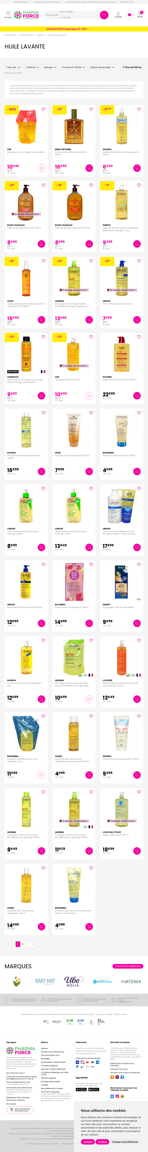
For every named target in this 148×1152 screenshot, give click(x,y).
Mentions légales (48, 1078)
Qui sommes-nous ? (15, 1073)
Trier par (12, 67)
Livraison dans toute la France (47, 2)
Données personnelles (50, 1081)
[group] (17, 981)
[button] (8, 15)
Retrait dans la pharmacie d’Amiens (122, 1064)
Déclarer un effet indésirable (53, 1069)
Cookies (44, 1085)
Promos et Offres (72, 67)
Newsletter (45, 1059)
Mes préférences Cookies (52, 1088)
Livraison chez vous (119, 1069)
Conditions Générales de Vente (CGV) (54, 1073)
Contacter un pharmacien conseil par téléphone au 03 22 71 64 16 (21, 1078)
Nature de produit (100, 67)
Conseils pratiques (49, 1066)
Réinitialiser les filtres (14, 73)
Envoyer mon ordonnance (52, 1052)
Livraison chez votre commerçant (125, 1072)
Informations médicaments (53, 1062)
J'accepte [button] (88, 1142)
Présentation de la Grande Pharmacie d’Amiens (17, 1098)
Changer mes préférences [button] (125, 1142)
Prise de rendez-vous (50, 1055)
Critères (30, 67)
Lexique (44, 1048)
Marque (48, 67)
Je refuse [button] (102, 1142)
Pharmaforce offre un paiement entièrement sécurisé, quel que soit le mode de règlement (91, 1051)
